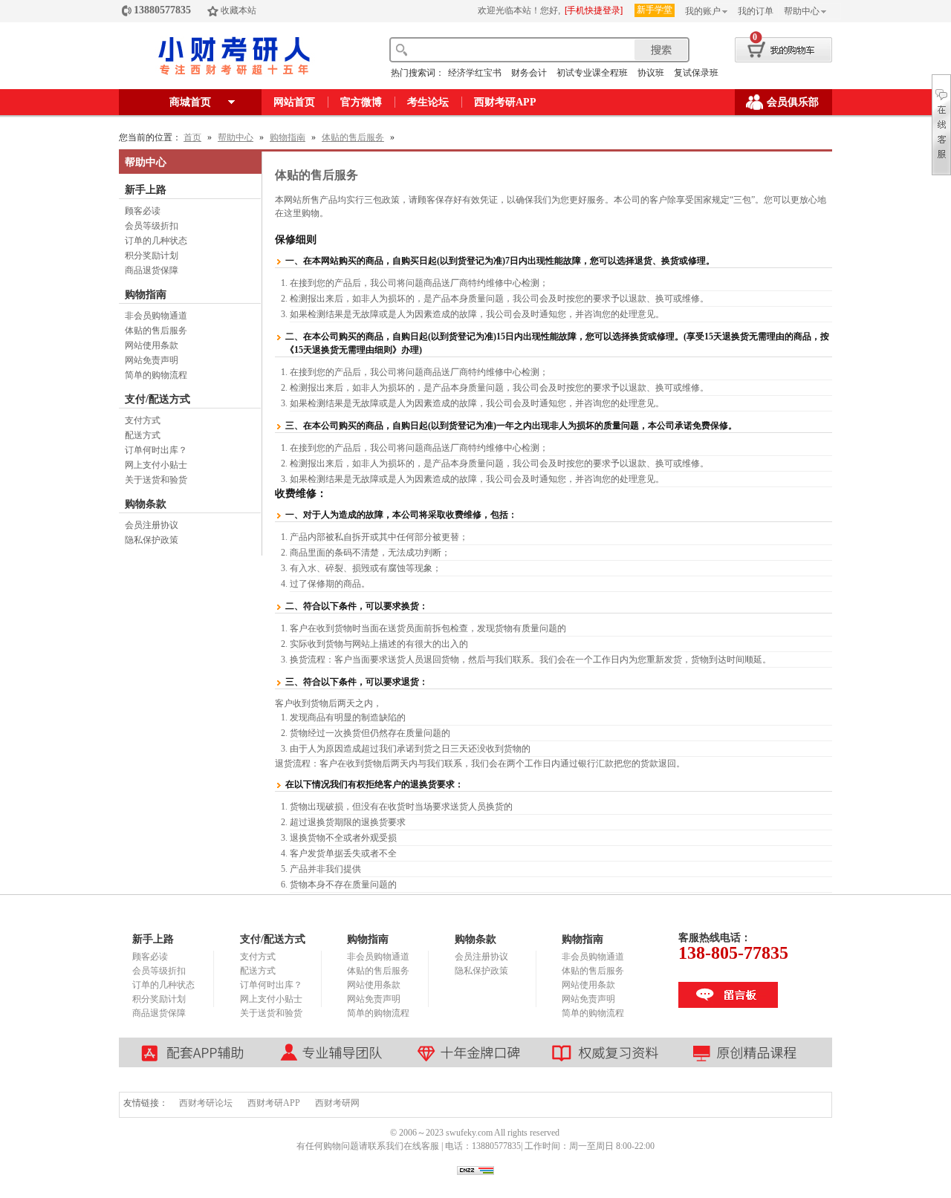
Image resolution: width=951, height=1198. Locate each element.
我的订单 (755, 11)
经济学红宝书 (475, 73)
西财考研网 (337, 1103)
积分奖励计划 (151, 255)
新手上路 (145, 189)
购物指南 (287, 137)
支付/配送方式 (157, 399)
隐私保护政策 (151, 540)
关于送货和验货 (156, 480)
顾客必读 (142, 211)
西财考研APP (505, 102)
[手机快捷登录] (594, 10)
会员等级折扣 (151, 226)
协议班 (650, 73)
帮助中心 (801, 11)
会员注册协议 (151, 525)
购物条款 (145, 504)
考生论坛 (428, 102)
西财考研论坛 (206, 1103)
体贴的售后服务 (353, 137)
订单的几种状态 (156, 240)
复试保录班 (696, 73)
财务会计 (529, 73)
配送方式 (142, 435)
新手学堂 (654, 9)
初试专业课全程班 (592, 73)
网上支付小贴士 (156, 465)
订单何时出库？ (156, 450)
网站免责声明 (151, 360)
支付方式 (142, 420)
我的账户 (703, 11)
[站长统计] (475, 1172)
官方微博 (361, 102)
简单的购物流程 (156, 375)
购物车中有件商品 (770, 47)
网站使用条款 (151, 345)
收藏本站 (238, 10)
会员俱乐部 (793, 102)
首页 (192, 137)
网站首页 (294, 102)
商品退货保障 (151, 270)
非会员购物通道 (156, 315)
